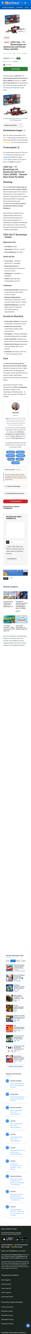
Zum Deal (15, 69)
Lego (11, 577)
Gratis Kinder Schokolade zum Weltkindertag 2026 (21, 627)
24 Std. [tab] (13, 960)
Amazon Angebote (6, 1292)
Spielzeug (6, 37)
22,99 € (5, 159)
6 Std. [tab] (7, 960)
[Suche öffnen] (21, 2)
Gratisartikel (19, 1256)
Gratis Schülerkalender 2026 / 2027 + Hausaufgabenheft (16, 1112)
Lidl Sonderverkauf (6, 1284)
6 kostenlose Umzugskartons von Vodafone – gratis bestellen (15, 1166)
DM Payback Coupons (7, 1311)
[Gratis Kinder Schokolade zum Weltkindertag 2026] (22, 616)
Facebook (19, 452)
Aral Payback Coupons (7, 1315)
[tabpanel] (15, 1013)
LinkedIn (19, 459)
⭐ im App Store (7, 1244)
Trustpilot (5, 1247)
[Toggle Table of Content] (19, 125)
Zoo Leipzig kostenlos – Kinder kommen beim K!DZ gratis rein (9, 628)
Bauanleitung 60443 (9, 87)
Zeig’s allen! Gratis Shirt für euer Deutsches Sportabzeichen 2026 (17, 1152)
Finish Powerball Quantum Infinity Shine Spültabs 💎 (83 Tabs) (17, 1085)
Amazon (15, 61)
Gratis (26, 7)
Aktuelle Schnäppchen (8, 7)
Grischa (15, 413)
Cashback (17, 1258)
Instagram (19, 455)
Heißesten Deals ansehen (15, 1066)
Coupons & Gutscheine (7, 1307)
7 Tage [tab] (23, 960)
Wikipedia (10, 452)
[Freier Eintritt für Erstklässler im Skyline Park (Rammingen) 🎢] (9, 592)
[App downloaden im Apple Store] (8, 1239)
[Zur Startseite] (12, 3)
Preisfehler (20, 7)
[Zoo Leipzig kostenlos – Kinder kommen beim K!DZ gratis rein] (9, 616)
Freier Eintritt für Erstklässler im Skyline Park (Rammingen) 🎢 (8, 604)
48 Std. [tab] (18, 960)
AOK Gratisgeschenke (7, 1296)
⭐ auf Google (16, 1247)
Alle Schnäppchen (6, 1280)
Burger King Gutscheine (7, 1323)
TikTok (10, 459)
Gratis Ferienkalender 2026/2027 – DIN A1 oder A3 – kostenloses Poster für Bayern (17, 1212)
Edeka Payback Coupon (7, 1319)
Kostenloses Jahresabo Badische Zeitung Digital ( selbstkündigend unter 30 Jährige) (21, 605)
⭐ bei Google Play (21, 1244)
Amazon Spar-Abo (6, 1288)
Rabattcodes (4, 1258)
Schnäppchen (18, 118)
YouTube (15, 462)
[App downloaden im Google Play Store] (22, 1239)
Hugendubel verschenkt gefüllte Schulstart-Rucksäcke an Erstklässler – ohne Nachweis (17, 1181)
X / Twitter (9, 455)
